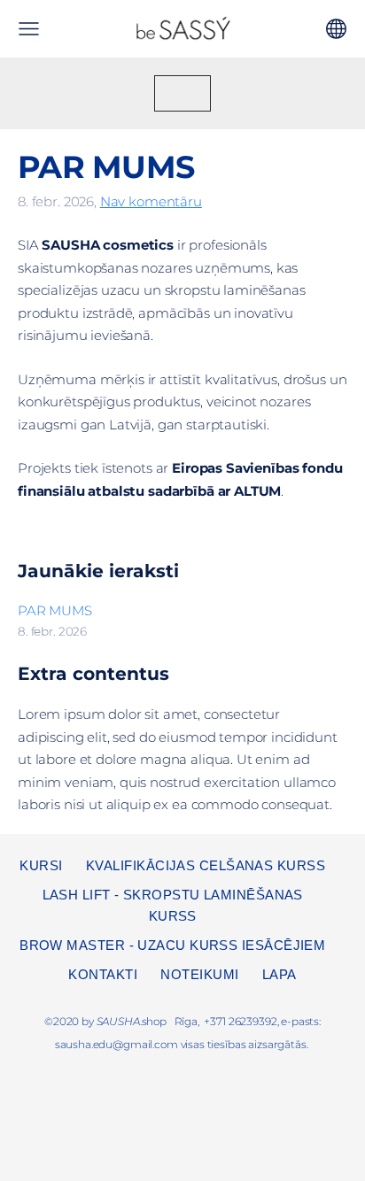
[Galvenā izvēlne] (28, 28)
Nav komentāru (151, 201)
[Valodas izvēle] (336, 28)
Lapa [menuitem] (279, 974)
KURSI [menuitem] (40, 865)
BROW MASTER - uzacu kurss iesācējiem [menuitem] (172, 945)
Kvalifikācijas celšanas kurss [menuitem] (205, 865)
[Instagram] (182, 1090)
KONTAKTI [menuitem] (102, 974)
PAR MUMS (55, 610)
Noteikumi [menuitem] (199, 974)
